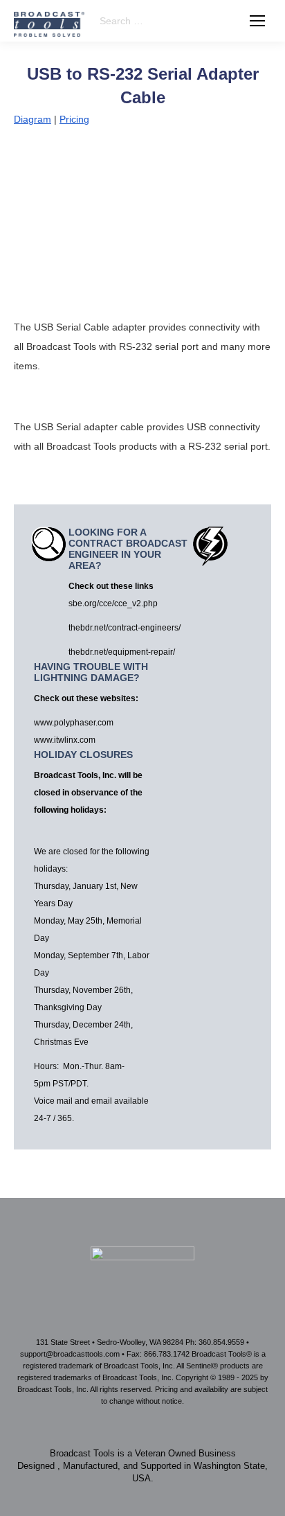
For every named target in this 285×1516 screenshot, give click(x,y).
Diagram (32, 119)
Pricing (74, 119)
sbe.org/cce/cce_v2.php (113, 603)
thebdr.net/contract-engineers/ (124, 628)
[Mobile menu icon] (257, 21)
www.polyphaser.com (73, 723)
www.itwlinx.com (64, 740)
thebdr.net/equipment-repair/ (121, 652)
